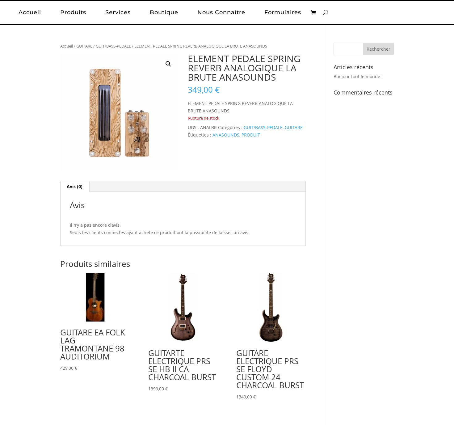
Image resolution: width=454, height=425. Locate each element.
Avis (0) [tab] (74, 186)
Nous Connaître (221, 12)
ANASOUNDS (225, 135)
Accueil (30, 12)
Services (118, 12)
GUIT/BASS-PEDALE (113, 46)
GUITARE (84, 46)
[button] (168, 63)
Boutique (164, 12)
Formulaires (282, 12)
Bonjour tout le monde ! (358, 76)
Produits (73, 12)
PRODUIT (251, 135)
